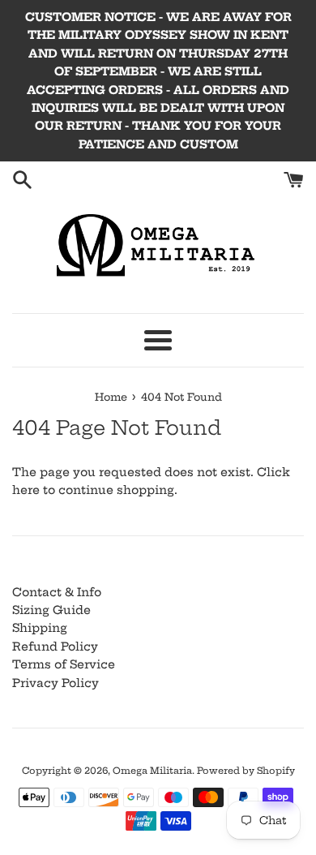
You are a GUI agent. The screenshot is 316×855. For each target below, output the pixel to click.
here (26, 490)
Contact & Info (56, 592)
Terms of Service (63, 664)
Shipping (39, 628)
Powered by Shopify (246, 770)
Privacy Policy (55, 683)
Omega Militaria (152, 770)
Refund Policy (55, 646)
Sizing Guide (51, 610)
